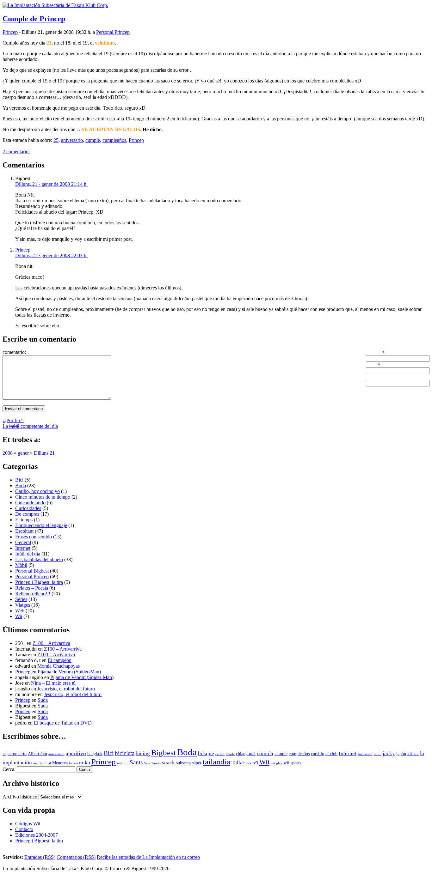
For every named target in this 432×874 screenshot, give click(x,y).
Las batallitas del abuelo (39, 559)
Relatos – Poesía (31, 588)
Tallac (238, 763)
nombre (373, 352)
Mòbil (21, 565)
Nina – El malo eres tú (53, 683)
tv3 (255, 763)
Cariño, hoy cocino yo (37, 491)
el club (331, 753)
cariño (220, 754)
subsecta (183, 763)
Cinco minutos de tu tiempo (42, 497)
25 (56, 140)
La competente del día (30, 426)
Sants (136, 762)
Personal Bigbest (32, 571)
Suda (43, 700)
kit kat (413, 753)
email (371, 364)
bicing (143, 753)
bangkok (94, 753)
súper (196, 763)
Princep (10, 32)
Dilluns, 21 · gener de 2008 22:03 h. (51, 255)
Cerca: (9, 769)
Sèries (21, 599)
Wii (18, 616)
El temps (24, 519)
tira (248, 763)
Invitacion (365, 754)
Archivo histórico (20, 796)
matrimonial (42, 763)
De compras (27, 514)
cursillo (317, 753)
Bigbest (163, 752)
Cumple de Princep (34, 19)
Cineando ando (30, 502)
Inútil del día (27, 553)
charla (230, 754)
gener (23, 453)
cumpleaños (114, 140)
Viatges (22, 605)
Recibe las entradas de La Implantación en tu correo (148, 857)
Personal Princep (113, 32)
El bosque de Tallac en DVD (63, 722)
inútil (377, 754)
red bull (122, 763)
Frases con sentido (33, 536)
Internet (22, 548)
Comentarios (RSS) (76, 857)
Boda (20, 485)
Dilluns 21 (44, 453)
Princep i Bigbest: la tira (39, 582)
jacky (389, 753)
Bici (19, 480)
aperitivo (76, 753)
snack (168, 763)
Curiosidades (28, 508)
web (370, 376)
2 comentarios (16, 151)
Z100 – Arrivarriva (51, 643)
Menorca (60, 763)
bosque (206, 753)
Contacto (24, 829)
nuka (84, 763)
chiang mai (246, 753)
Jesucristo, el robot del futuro (66, 688)
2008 (8, 453)
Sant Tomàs (152, 763)
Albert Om (37, 753)
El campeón (59, 660)
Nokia (73, 763)
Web (19, 610)
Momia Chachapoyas (58, 666)
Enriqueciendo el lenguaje (41, 525)
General (23, 542)
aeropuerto (17, 753)
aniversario (72, 140)
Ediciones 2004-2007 (36, 835)
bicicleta (124, 753)
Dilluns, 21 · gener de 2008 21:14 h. (51, 184)
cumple (92, 140)
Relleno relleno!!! (32, 593)
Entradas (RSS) (39, 857)
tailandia (216, 761)
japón (401, 753)
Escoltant (24, 531)
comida (265, 753)
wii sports (292, 763)
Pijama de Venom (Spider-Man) (69, 671)
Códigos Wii (27, 823)
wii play (276, 763)
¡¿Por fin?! (13, 420)
